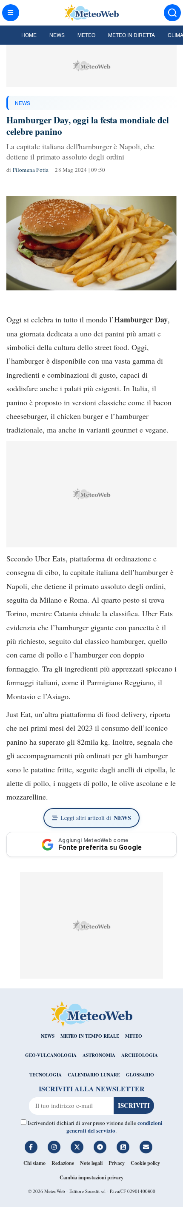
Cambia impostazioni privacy (91, 1177)
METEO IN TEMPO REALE (89, 1036)
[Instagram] (54, 1147)
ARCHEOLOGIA (139, 1055)
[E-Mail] (146, 1147)
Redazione (62, 1163)
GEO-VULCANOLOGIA (51, 1055)
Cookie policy (145, 1163)
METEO (133, 1036)
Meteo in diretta (131, 34)
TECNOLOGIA (45, 1074)
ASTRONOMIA (99, 1055)
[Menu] (10, 12)
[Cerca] (172, 12)
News (57, 34)
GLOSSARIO (140, 1074)
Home (29, 34)
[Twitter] (77, 1147)
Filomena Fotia (31, 170)
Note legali (91, 1163)
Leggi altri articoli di (95, 817)
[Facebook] (31, 1147)
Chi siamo (34, 1163)
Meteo (86, 34)
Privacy (117, 1163)
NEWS (22, 102)
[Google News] (123, 1147)
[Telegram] (100, 1147)
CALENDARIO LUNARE (94, 1074)
